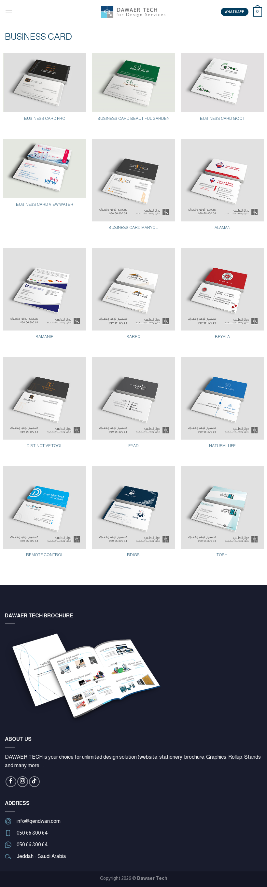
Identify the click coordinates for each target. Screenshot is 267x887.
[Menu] (9, 12)
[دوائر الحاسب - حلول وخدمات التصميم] (133, 12)
